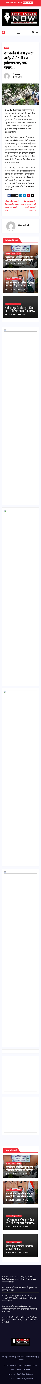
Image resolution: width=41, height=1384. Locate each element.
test (28, 1370)
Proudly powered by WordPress (13, 1357)
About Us (13, 1365)
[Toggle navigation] (18, 32)
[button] (33, 32)
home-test (21, 1370)
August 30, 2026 (14, 1174)
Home (6, 1365)
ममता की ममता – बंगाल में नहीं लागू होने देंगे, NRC (20, 1374)
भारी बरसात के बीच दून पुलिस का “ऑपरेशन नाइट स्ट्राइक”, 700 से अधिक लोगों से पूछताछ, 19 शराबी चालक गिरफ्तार (19, 1298)
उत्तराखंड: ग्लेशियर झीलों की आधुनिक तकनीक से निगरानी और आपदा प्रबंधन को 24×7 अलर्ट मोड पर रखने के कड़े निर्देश (19, 1279)
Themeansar (20, 1360)
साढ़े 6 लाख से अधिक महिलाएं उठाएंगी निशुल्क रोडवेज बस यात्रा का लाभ (19, 285)
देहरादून (13, 253)
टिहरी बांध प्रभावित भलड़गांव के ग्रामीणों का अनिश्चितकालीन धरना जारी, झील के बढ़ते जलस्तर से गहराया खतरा (19, 1309)
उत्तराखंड (8, 253)
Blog (19, 1365)
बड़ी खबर (6, 47)
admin (17, 74)
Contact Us (27, 1365)
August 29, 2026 (14, 1252)
